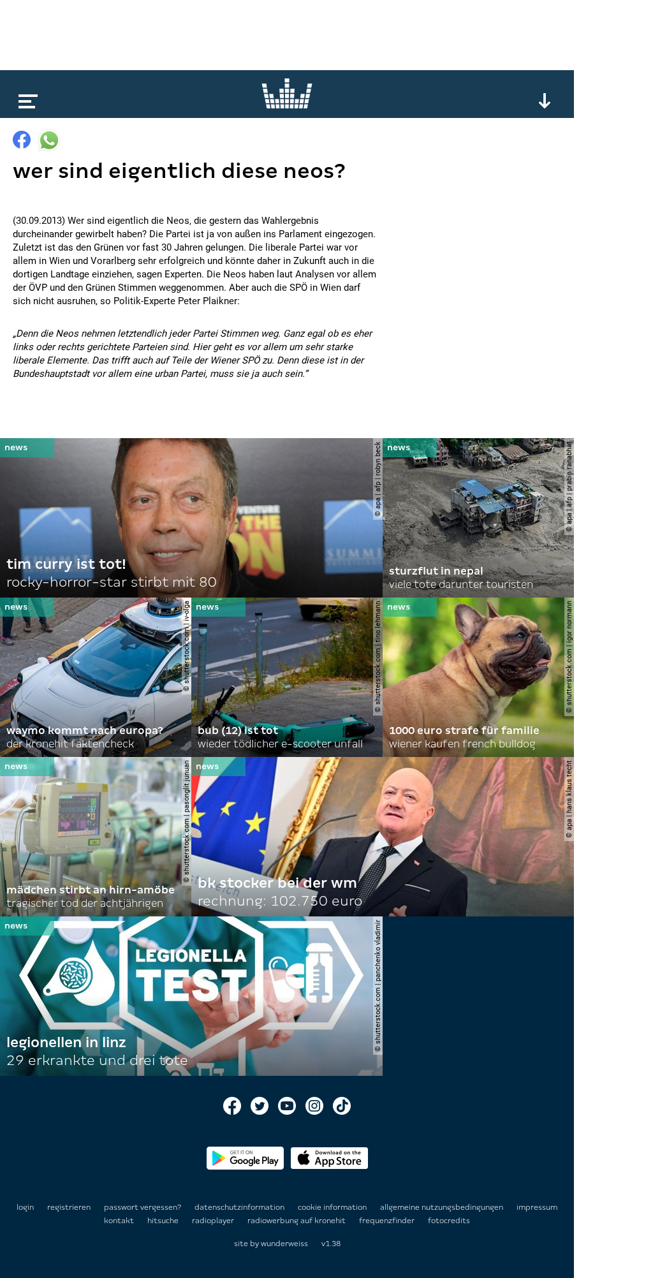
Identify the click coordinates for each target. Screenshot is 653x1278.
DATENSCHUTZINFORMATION (240, 1207)
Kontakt (120, 1220)
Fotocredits (449, 1220)
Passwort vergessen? (142, 1207)
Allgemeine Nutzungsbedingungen (442, 1207)
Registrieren (69, 1207)
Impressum (537, 1207)
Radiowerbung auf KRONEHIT (297, 1220)
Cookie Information (333, 1207)
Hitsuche (163, 1220)
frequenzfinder (387, 1220)
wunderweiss (284, 1243)
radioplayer (214, 1220)
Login (25, 1207)
